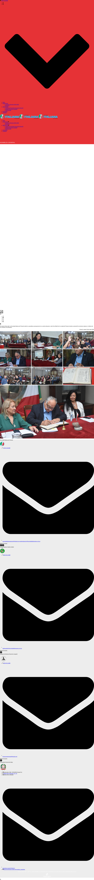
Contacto (5, 112)
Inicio (4, 102)
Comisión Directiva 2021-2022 (12, 104)
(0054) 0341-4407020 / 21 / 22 (10, 773)
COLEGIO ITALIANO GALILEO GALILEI (14, 108)
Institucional (5, 103)
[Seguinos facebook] (1, 545)
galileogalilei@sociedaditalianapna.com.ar (12, 648)
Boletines (7, 105)
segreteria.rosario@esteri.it (9, 868)
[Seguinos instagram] (3, 545)
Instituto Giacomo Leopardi (11, 109)
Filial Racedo (8, 110)
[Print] (0, 324)
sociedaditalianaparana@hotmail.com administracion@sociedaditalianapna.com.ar (21, 541)
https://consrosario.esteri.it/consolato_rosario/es (14, 869)
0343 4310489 (4, 0)
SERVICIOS (5, 106)
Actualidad (5, 111)
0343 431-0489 (6, 555)
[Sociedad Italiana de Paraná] (29, 118)
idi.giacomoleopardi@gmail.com (10, 756)
